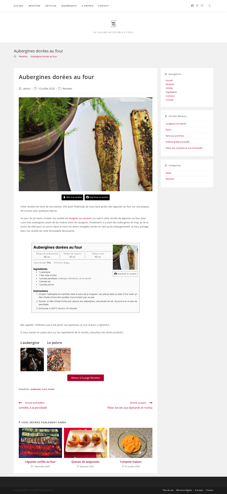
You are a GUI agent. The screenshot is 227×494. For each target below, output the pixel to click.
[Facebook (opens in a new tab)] (192, 5)
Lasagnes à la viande (176, 123)
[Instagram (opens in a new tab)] (202, 5)
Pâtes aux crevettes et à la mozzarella (184, 147)
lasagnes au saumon (80, 218)
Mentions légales (184, 490)
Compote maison (131, 462)
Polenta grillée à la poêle (177, 141)
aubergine (36, 389)
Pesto (168, 129)
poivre (51, 389)
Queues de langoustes (85, 462)
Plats (44, 389)
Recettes (67, 88)
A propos (170, 95)
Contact (169, 99)
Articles (169, 88)
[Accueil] (15, 56)
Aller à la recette (74, 197)
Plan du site (168, 490)
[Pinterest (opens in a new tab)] (197, 5)
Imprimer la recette (98, 197)
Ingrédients (171, 92)
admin (26, 88)
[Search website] (209, 6)
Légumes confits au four (40, 462)
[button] (85, 378)
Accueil (169, 80)
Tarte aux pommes (175, 135)
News (168, 172)
